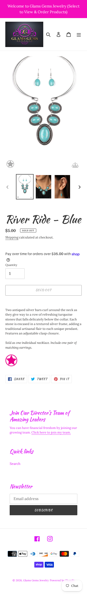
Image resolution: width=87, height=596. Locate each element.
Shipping (11, 237)
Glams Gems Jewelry (36, 580)
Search (15, 463)
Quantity (11, 265)
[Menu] (79, 34)
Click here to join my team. (51, 432)
